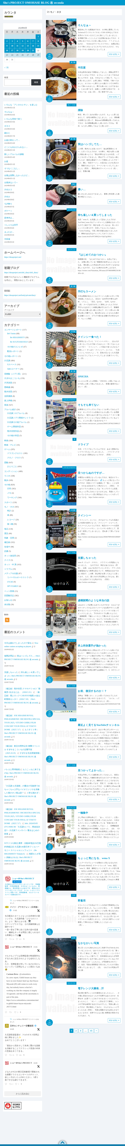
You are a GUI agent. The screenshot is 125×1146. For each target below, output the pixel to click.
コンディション (11, 471)
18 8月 (12, 1029)
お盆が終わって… (12, 140)
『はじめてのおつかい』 (92, 254)
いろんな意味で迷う (13, 119)
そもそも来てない (88, 404)
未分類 (7, 604)
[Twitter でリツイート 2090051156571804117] (11, 1012)
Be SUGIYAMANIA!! (19, 342)
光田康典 (8, 396)
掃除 (80, 110)
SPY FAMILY (12, 586)
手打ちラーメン (87, 291)
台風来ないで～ (11, 182)
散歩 (6, 480)
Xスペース (11, 364)
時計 (73, 184)
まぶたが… (9, 232)
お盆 (6, 161)
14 (33, 46)
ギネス (7, 126)
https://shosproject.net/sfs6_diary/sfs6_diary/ (21, 272)
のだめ (10, 582)
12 (23, 46)
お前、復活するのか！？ (92, 691)
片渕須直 (8, 383)
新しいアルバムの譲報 (14, 154)
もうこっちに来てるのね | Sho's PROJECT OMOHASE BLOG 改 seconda (22, 773)
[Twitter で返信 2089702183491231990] (6, 1055)
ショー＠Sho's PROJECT (21, 947)
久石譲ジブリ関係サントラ (19, 418)
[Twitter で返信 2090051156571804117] (6, 1012)
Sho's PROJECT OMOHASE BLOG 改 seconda (33, 2)
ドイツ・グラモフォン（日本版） (24, 907)
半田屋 (82, 67)
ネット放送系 (10, 556)
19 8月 (35, 947)
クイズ (7, 560)
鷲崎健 (7, 387)
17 (12, 50)
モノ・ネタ (71, 20)
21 (33, 50)
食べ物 (73, 62)
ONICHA (83, 376)
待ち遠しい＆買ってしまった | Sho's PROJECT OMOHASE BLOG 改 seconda (22, 675)
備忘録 (7, 542)
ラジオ (7, 476)
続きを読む (113, 54)
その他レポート (11, 356)
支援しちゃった (87, 557)
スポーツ (8, 502)
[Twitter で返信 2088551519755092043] (6, 939)
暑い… (82, 189)
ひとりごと (71, 210)
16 (7, 50)
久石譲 (73, 331)
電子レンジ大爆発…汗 (91, 988)
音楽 (6, 405)
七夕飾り (8, 204)
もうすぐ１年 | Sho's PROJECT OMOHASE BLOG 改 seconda (20, 733)
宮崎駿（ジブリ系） (13, 374)
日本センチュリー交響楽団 (21, 1026)
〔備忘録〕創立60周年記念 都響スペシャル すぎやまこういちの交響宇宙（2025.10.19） (22, 749)
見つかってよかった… (91, 770)
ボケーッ (8, 211)
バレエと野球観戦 (12, 769)
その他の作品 (13, 435)
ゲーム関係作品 (14, 427)
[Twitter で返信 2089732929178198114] (6, 1084)
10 (12, 46)
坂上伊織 (8, 400)
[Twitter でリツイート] (11, 900)
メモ (9, 493)
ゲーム (7, 449)
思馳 (6, 462)
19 (23, 50)
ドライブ (83, 444)
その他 (7, 485)
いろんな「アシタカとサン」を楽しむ (20, 105)
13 (28, 46)
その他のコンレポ (15, 347)
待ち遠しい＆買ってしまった (95, 214)
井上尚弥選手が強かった (92, 645)
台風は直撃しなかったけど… (17, 175)
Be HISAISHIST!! (17, 337)
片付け (7, 197)
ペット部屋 (9, 591)
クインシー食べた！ (90, 336)
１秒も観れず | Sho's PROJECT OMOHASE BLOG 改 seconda (21, 796)
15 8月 (15, 910)
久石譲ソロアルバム (16, 413)
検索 (6, 77)
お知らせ (8, 600)
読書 (6, 551)
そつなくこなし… (12, 168)
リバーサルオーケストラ (18, 577)
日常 (73, 895)
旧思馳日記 (9, 596)
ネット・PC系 (10, 564)
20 (28, 50)
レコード (11, 520)
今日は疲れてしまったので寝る (18, 643)
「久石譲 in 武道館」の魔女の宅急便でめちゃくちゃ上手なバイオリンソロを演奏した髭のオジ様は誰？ (22, 789)
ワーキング (12, 497)
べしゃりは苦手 (11, 225)
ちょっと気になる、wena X (94, 858)
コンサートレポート (13, 330)
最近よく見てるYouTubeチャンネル (99, 725)
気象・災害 (9, 538)
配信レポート (13, 351)
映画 (6, 440)
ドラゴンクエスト (69, 399)
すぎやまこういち (12, 378)
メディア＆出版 (11, 573)
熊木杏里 (8, 392)
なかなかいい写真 (88, 943)
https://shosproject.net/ (12, 257)
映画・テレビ (10, 445)
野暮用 (82, 900)
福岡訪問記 (9, 656)
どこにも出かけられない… (16, 147)
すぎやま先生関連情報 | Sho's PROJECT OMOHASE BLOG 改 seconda (22, 756)
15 (91, 1030)
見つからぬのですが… (91, 472)
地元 (6, 529)
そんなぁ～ (84, 25)
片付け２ (8, 190)
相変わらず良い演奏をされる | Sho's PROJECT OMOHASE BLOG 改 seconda (22, 857)
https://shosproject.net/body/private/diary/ (20, 295)
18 (17, 50)
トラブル (8, 569)
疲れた (7, 133)
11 (17, 46)
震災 (6, 533)
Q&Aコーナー (13, 369)
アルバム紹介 (10, 409)
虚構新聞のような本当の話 (93, 600)
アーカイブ (9, 310)
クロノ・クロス (14, 458)
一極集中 (83, 812)
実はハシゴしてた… (90, 144)
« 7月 (6, 68)
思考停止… (9, 218)
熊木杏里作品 (13, 431)
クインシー (84, 515)
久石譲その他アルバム (17, 422)
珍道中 (7, 547)
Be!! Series (11, 333)
